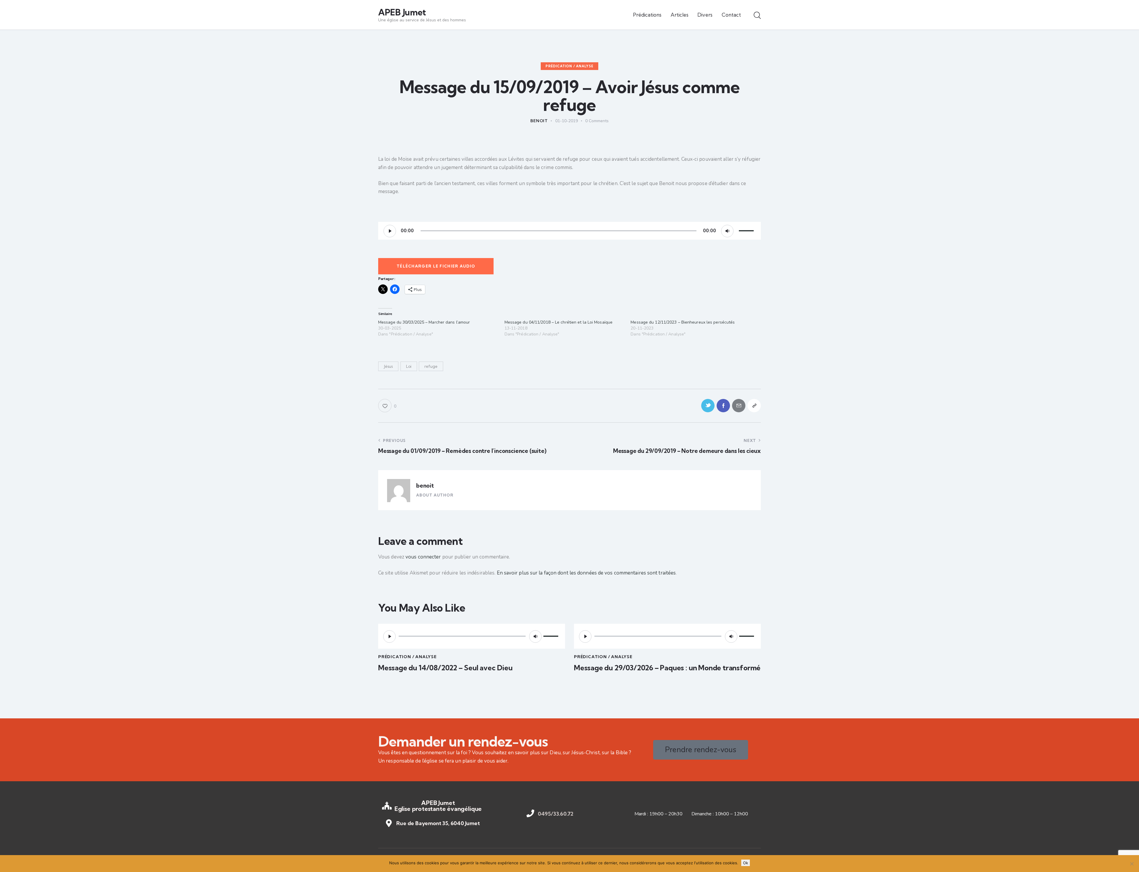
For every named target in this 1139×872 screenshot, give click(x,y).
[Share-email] (738, 405)
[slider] (747, 230)
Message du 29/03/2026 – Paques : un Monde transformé (667, 667)
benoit (425, 485)
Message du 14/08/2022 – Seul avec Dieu (445, 667)
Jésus (388, 366)
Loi (408, 366)
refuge (431, 366)
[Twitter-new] (708, 405)
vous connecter (423, 556)
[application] (569, 231)
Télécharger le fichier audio (436, 266)
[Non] (1132, 864)
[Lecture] (390, 231)
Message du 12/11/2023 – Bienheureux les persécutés (683, 322)
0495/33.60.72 (556, 814)
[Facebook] (723, 405)
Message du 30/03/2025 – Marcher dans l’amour (424, 322)
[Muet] (727, 231)
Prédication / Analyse (569, 66)
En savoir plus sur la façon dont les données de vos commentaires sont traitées (586, 572)
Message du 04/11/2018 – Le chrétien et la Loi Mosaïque (559, 322)
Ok (745, 862)
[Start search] (757, 15)
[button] (387, 405)
